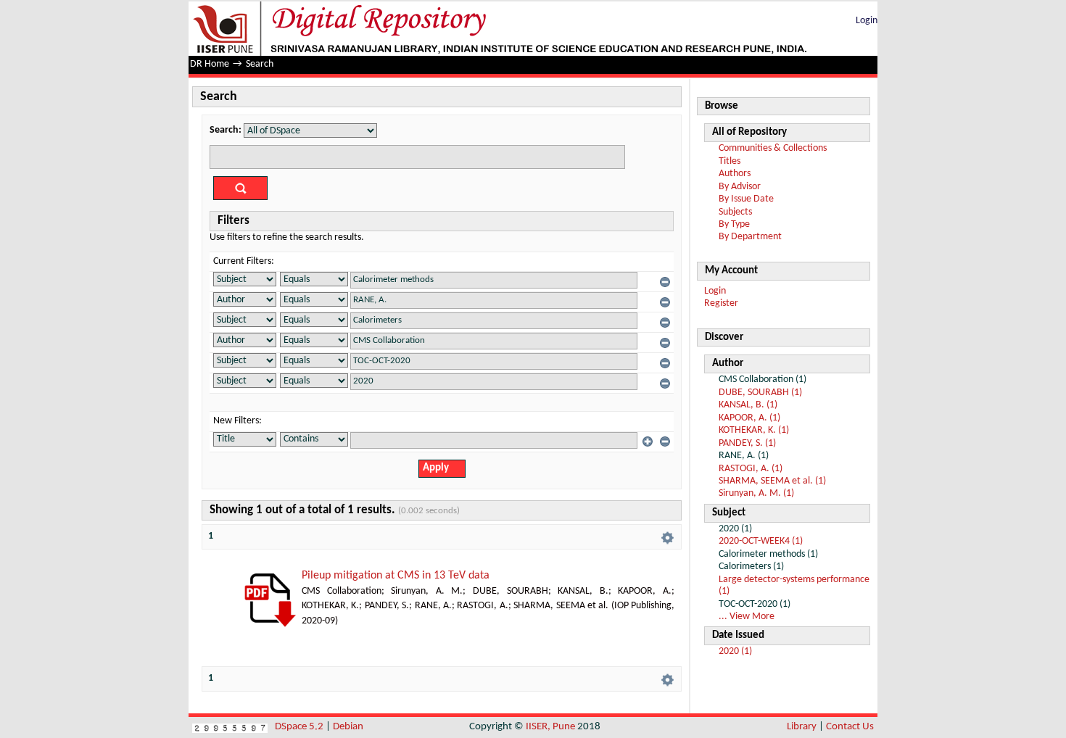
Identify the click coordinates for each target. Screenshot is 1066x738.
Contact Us (850, 726)
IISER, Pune (550, 726)
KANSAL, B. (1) (748, 405)
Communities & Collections (773, 148)
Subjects (735, 212)
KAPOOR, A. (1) (749, 418)
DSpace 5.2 (300, 726)
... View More (746, 616)
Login (866, 20)
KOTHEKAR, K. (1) (754, 430)
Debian (348, 726)
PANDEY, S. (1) (747, 443)
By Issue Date (746, 199)
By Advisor (740, 186)
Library (802, 726)
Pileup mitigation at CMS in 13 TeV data (395, 575)
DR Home (209, 64)
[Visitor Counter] (230, 726)
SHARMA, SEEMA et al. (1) (772, 481)
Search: (225, 130)
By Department (750, 236)
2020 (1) (735, 651)
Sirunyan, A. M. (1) (756, 493)
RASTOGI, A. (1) (750, 468)
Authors (735, 173)
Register (721, 303)
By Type (734, 224)
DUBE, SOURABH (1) (760, 392)
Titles (729, 161)
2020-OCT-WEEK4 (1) (761, 541)
